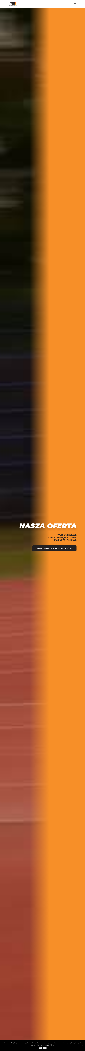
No (45, 1048)
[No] (82, 1046)
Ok (40, 1048)
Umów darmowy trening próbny (54, 548)
